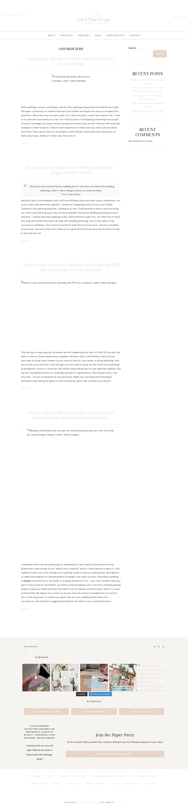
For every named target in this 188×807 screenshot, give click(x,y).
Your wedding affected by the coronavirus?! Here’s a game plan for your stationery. (71, 415)
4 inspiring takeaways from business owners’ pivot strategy (71, 61)
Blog (98, 35)
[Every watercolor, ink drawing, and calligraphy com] (94, 677)
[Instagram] (175, 17)
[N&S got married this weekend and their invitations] (65, 677)
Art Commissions (143, 776)
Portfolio (66, 35)
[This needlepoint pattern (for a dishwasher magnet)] (152, 677)
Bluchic (118, 802)
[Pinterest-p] (180, 17)
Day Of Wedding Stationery (109, 776)
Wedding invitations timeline (147, 111)
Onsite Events (39, 784)
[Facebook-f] (163, 647)
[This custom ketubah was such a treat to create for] (123, 677)
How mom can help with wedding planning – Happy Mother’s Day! (71, 170)
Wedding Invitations (73, 776)
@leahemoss (31, 647)
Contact (135, 35)
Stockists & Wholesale (125, 784)
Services (83, 35)
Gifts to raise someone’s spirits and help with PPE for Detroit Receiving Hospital (71, 267)
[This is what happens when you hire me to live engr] (36, 677)
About (51, 35)
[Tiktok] (184, 17)
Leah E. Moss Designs (88, 802)
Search (132, 48)
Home (37, 776)
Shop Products (115, 35)
